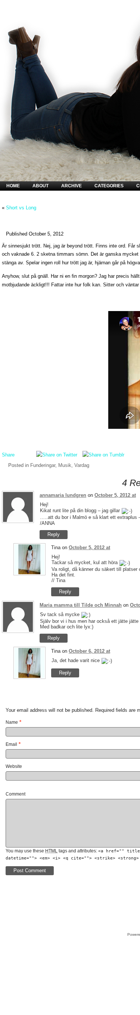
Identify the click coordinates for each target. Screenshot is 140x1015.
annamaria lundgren (63, 495)
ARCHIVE (71, 185)
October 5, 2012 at (115, 495)
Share (8, 455)
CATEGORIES (109, 185)
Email (11, 744)
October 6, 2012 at (89, 651)
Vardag (81, 465)
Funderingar (42, 465)
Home (13, 185)
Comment (15, 794)
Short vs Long (21, 207)
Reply (53, 534)
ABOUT (40, 185)
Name (12, 722)
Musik (64, 465)
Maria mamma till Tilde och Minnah (81, 605)
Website (14, 766)
